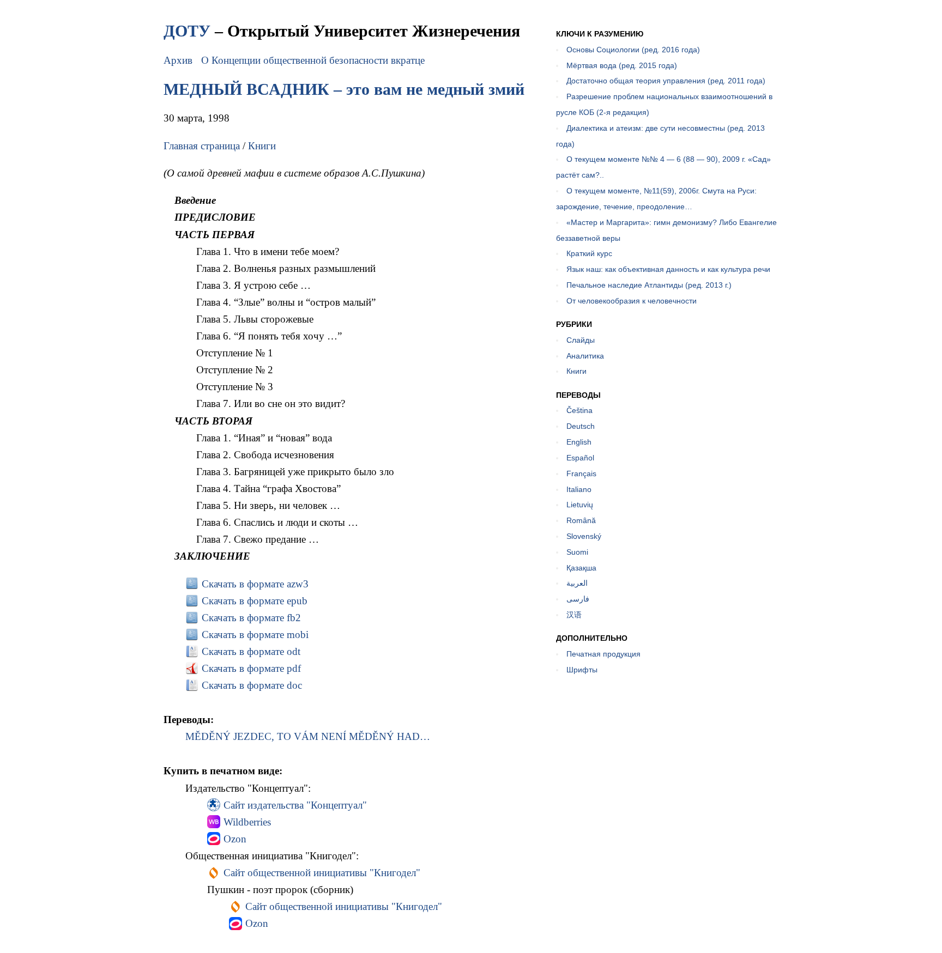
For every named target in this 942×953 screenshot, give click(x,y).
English (578, 442)
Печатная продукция (603, 654)
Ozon (235, 839)
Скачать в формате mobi (255, 634)
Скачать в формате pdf (251, 668)
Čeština (579, 410)
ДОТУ (187, 31)
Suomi (577, 552)
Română (581, 520)
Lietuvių (579, 504)
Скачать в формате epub (254, 600)
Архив (178, 60)
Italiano (578, 489)
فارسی (577, 598)
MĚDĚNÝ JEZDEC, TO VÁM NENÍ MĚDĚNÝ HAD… (307, 736)
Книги (262, 145)
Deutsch (580, 426)
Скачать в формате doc (252, 685)
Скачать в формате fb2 (251, 617)
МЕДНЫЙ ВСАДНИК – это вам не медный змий (344, 89)
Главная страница (202, 145)
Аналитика (585, 355)
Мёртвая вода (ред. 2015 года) (621, 65)
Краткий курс (589, 253)
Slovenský (583, 536)
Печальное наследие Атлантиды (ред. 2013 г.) (649, 285)
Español (580, 457)
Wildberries (247, 822)
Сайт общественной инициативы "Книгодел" (322, 872)
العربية (577, 583)
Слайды (580, 340)
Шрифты (581, 669)
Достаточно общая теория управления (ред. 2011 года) (665, 80)
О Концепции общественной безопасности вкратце (313, 60)
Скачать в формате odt (251, 651)
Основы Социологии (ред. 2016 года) (633, 49)
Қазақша (581, 567)
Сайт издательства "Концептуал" (295, 805)
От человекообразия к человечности (631, 300)
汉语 (574, 614)
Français (581, 473)
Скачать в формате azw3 (255, 584)
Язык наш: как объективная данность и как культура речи (668, 269)
